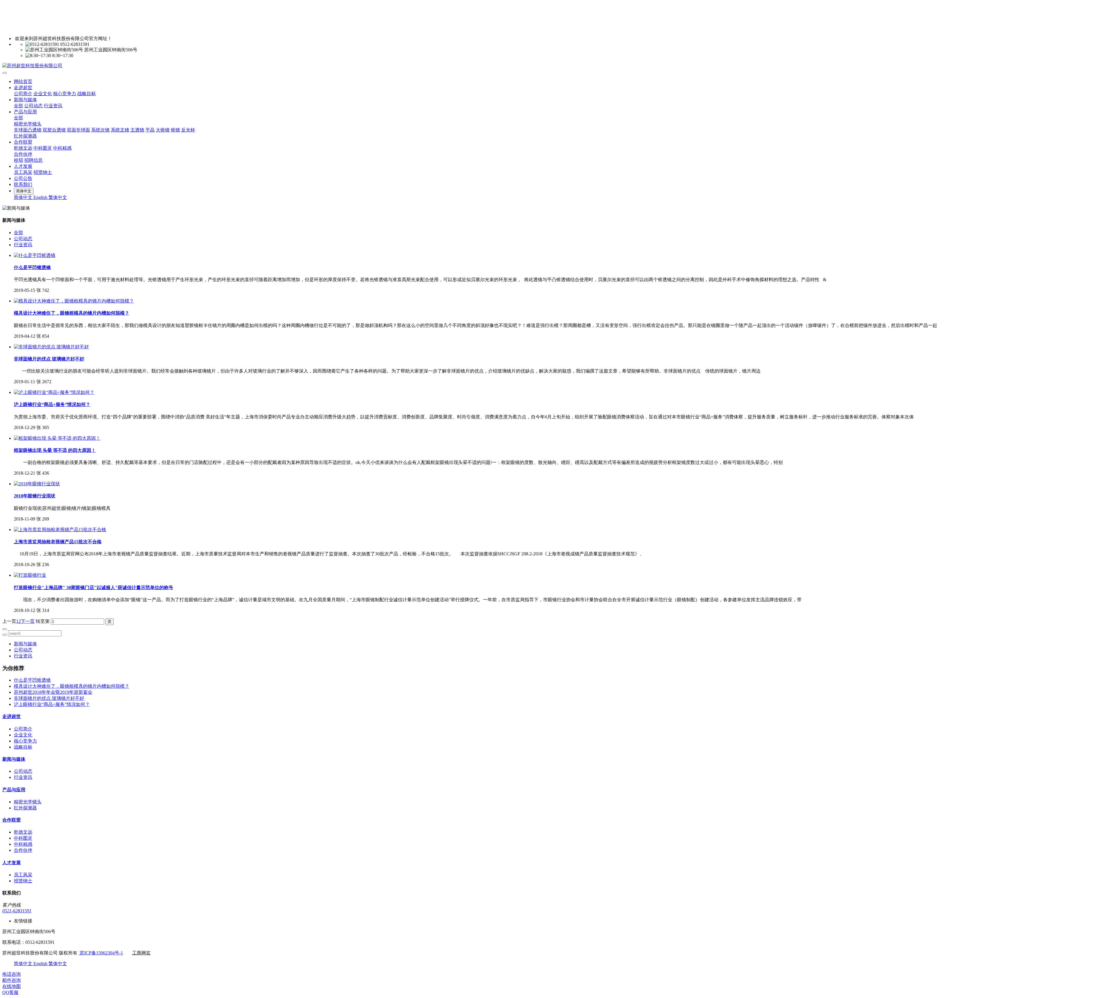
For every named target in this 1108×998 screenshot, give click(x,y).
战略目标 (86, 93)
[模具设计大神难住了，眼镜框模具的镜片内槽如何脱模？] (74, 300)
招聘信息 (33, 160)
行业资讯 (53, 105)
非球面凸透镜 (28, 129)
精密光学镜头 (28, 123)
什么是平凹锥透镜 (32, 680)
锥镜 (175, 129)
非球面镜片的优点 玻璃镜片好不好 (49, 698)
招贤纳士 (42, 172)
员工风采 (23, 172)
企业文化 (42, 93)
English (40, 197)
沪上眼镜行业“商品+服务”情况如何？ (52, 704)
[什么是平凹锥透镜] (34, 255)
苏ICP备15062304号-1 (100, 952)
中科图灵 (42, 148)
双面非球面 (78, 129)
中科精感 (62, 148)
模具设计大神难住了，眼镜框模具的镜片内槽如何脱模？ (71, 686)
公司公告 (23, 178)
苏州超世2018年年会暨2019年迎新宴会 (53, 692)
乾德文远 (23, 148)
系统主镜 (120, 129)
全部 (18, 105)
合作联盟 (23, 142)
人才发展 (23, 166)
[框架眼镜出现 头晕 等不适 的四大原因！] (57, 438)
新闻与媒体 (25, 99)
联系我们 (23, 184)
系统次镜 (100, 129)
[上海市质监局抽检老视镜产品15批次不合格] (60, 529)
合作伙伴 (23, 154)
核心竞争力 (64, 93)
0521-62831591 (16, 910)
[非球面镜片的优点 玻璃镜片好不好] (51, 346)
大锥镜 (163, 129)
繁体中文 (57, 197)
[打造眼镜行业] (30, 575)
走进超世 (23, 87)
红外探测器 (25, 136)
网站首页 (23, 81)
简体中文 (23, 197)
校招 (18, 160)
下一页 (28, 621)
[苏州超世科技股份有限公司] (554, 66)
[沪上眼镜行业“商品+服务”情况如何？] (54, 392)
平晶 (150, 129)
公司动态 (33, 105)
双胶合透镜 (54, 129)
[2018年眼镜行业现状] (37, 483)
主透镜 (137, 129)
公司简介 (23, 93)
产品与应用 (25, 111)
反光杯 (188, 129)
